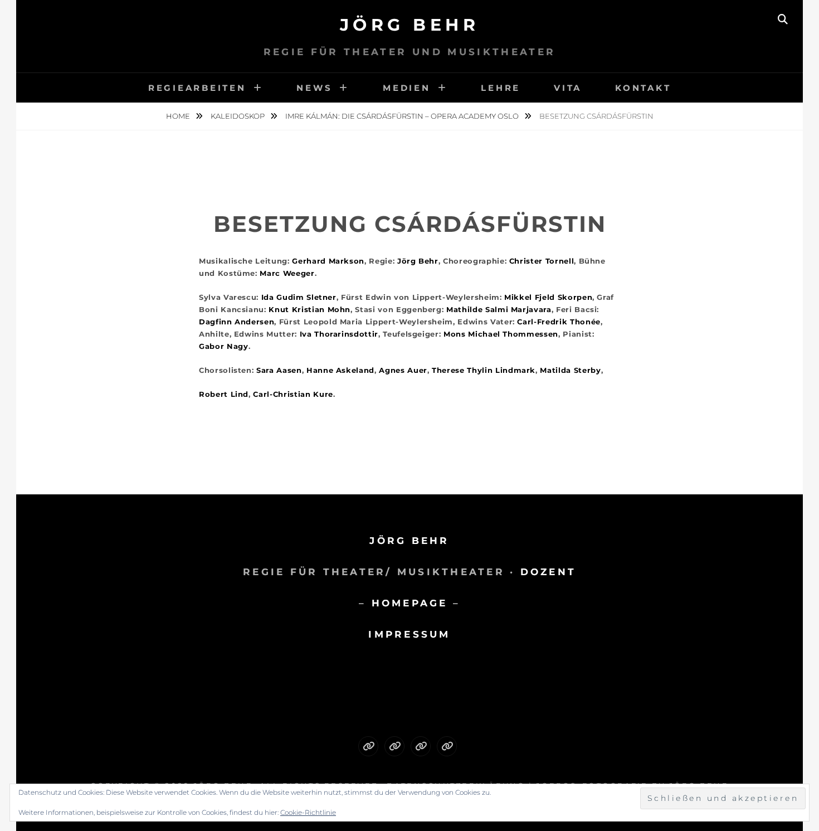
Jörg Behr (410, 24)
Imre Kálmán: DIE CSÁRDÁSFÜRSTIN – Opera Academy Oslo (402, 115)
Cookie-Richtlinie (308, 812)
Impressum (409, 634)
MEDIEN (407, 87)
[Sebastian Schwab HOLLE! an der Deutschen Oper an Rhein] (368, 746)
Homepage (410, 603)
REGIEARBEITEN (197, 87)
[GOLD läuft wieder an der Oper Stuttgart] (447, 746)
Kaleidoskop (238, 115)
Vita (568, 87)
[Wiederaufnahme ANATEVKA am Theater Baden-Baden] (394, 746)
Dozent (548, 571)
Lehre (500, 87)
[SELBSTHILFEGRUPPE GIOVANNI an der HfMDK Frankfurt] (421, 746)
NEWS (314, 87)
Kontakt (643, 87)
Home (179, 115)
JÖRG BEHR (409, 540)
